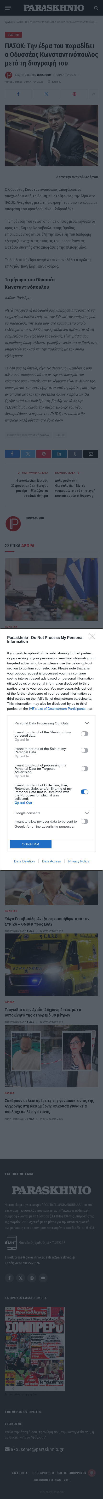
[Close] (93, 638)
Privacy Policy (78, 861)
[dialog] (51, 749)
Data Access (51, 861)
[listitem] (51, 723)
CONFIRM (31, 844)
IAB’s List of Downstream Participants (57, 708)
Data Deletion (24, 861)
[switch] (84, 733)
